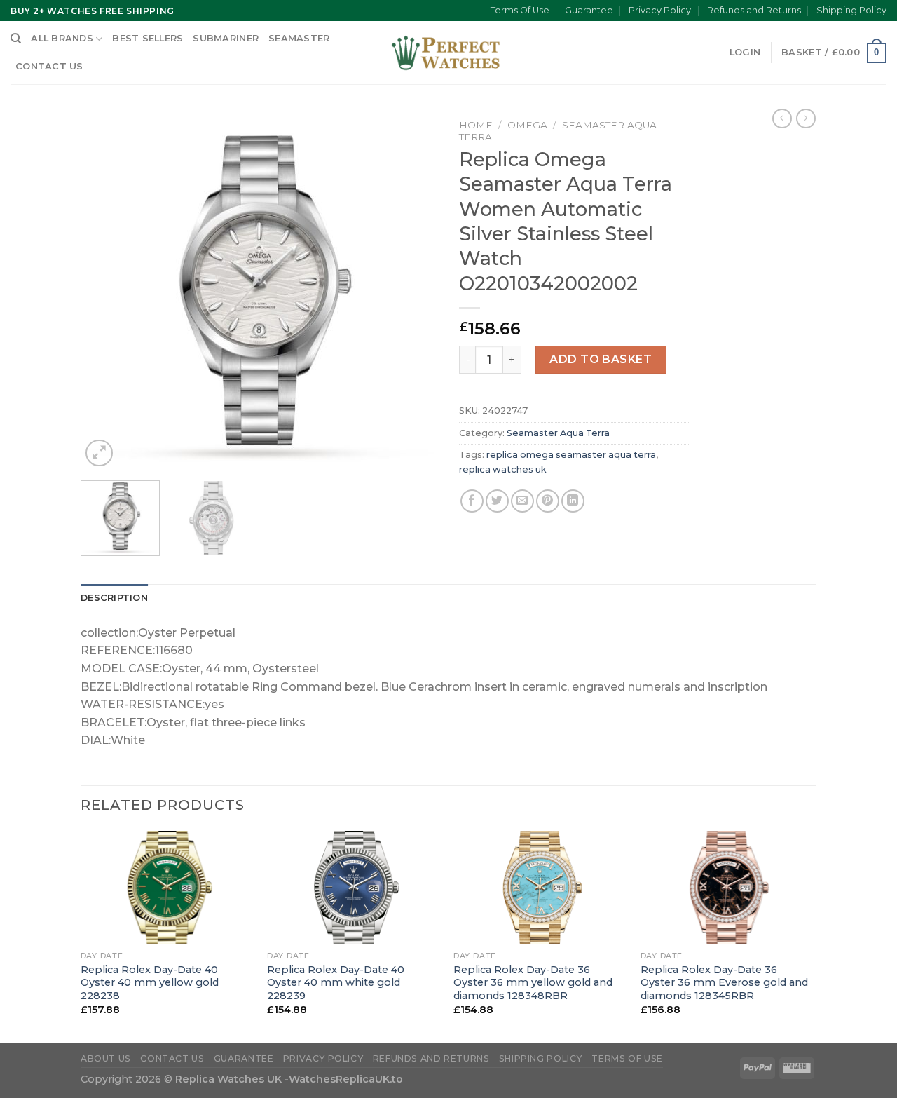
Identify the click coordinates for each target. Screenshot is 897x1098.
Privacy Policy (660, 10)
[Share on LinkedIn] (572, 501)
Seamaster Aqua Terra (558, 433)
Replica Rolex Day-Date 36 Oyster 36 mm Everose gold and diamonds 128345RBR (724, 982)
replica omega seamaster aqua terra (571, 454)
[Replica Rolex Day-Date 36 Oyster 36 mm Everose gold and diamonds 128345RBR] (727, 887)
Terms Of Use (520, 10)
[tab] (114, 598)
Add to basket (600, 359)
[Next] (413, 291)
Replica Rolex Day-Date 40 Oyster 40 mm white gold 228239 (335, 982)
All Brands (62, 38)
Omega (527, 124)
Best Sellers (147, 38)
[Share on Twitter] (497, 501)
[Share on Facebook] (472, 501)
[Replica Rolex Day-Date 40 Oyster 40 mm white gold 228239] (353, 887)
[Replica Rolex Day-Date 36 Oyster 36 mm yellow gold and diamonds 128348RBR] (539, 887)
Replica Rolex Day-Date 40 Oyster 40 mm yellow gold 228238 (150, 982)
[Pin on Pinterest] (547, 501)
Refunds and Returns (754, 10)
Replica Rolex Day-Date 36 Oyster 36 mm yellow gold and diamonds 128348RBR (532, 982)
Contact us (49, 66)
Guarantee (589, 10)
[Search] (16, 38)
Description (114, 597)
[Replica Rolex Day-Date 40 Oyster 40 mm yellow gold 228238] (167, 887)
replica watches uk (503, 469)
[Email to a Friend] (522, 501)
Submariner (226, 38)
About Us (106, 1058)
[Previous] (105, 291)
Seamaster (298, 38)
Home (476, 124)
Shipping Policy (851, 10)
